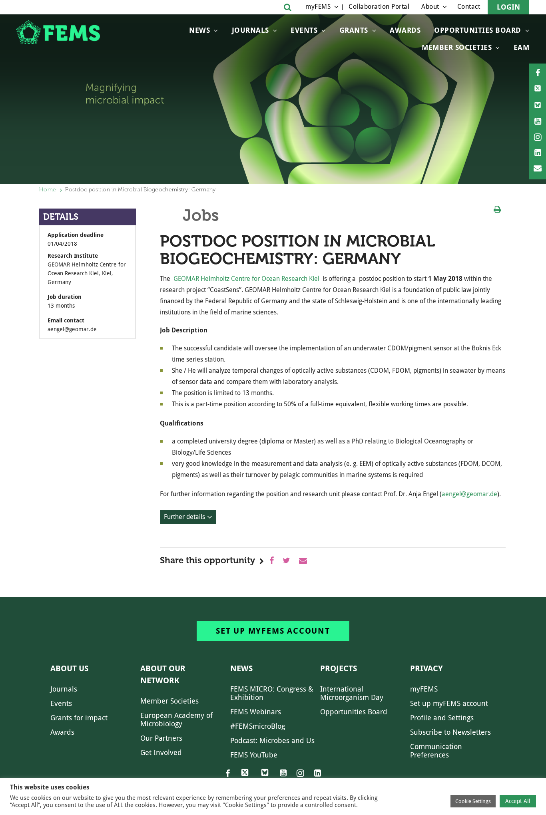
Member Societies (457, 47)
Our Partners (161, 738)
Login (508, 7)
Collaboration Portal (379, 6)
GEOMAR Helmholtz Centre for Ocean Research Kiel (246, 278)
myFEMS (318, 6)
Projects (338, 668)
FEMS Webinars (255, 712)
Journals (250, 30)
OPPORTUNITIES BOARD (477, 30)
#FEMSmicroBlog (257, 726)
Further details (184, 517)
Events (304, 30)
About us (69, 668)
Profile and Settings (442, 718)
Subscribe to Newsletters (450, 732)
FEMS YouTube (253, 755)
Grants (353, 30)
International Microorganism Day (351, 693)
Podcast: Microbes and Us (272, 740)
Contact (468, 6)
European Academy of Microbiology (176, 719)
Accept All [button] (517, 801)
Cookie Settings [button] (473, 801)
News (199, 30)
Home (47, 189)
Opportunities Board (353, 712)
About (430, 6)
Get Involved (161, 752)
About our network (162, 674)
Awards (405, 30)
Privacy (426, 668)
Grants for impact (79, 718)
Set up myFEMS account (273, 631)
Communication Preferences (436, 750)
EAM (522, 47)
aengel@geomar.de (469, 494)
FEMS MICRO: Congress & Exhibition (271, 693)
